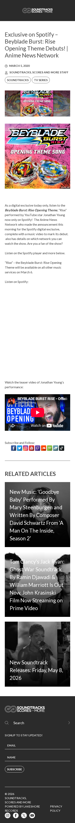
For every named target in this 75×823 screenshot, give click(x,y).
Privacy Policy (56, 808)
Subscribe (14, 769)
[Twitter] (19, 448)
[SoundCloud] (43, 448)
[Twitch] (37, 448)
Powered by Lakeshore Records (22, 808)
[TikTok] (61, 448)
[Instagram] (25, 448)
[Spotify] (49, 448)
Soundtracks (18, 80)
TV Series (41, 80)
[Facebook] (13, 448)
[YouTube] (31, 448)
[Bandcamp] (55, 448)
